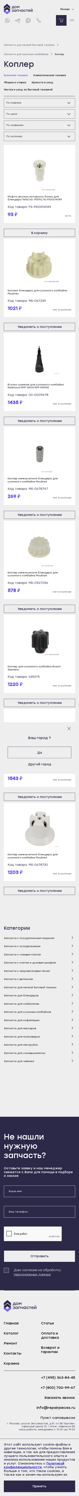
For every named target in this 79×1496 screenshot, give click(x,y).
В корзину (39, 233)
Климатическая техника (50, 75)
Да (39, 752)
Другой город (39, 764)
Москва (65, 9)
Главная (11, 1323)
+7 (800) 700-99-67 (58, 1388)
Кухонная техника (16, 75)
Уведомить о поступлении (39, 327)
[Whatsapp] (7, 20)
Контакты (12, 1353)
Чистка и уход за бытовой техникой (28, 89)
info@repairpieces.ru (56, 1408)
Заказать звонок (59, 1398)
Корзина (11, 1363)
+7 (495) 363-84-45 (58, 1378)
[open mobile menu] (72, 20)
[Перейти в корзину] (61, 20)
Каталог (11, 1333)
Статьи (47, 1323)
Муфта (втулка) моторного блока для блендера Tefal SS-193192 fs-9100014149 (35, 198)
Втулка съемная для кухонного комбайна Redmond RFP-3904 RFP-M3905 (36, 386)
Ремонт (10, 1343)
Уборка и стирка (15, 82)
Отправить (39, 1256)
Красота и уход (42, 82)
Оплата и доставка (50, 1335)
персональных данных (32, 1274)
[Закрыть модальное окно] (69, 728)
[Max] (28, 20)
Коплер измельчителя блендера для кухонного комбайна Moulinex (33, 480)
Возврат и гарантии (50, 1349)
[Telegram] (17, 20)
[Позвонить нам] (39, 20)
